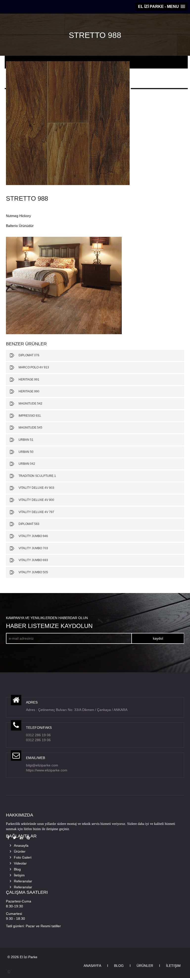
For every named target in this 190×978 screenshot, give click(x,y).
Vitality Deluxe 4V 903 (36, 487)
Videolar (20, 863)
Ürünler (19, 851)
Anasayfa (21, 845)
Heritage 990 (29, 391)
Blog (17, 869)
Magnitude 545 (30, 427)
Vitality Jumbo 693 (33, 560)
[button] (162, 6)
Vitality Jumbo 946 (33, 536)
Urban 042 (27, 463)
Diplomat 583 (29, 524)
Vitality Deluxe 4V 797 (36, 512)
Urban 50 (26, 452)
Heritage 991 (29, 379)
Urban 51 (26, 439)
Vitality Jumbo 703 (33, 548)
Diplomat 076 (29, 355)
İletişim (19, 875)
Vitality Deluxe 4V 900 (36, 500)
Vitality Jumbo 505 (33, 572)
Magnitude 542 (30, 403)
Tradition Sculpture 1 (37, 476)
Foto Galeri (22, 857)
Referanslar (23, 881)
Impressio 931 (30, 415)
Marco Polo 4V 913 (34, 367)
